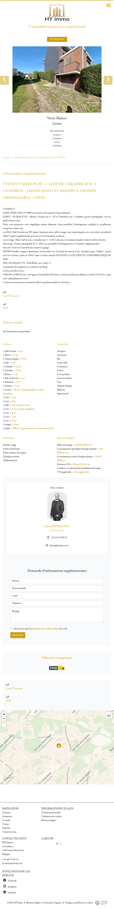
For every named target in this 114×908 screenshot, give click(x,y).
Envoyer (17, 635)
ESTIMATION (57, 39)
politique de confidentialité (45, 629)
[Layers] (109, 715)
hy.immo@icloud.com (12, 863)
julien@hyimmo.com (59, 545)
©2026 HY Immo (15, 903)
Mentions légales (33, 903)
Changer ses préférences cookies (79, 903)
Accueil (6, 158)
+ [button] (4, 714)
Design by (103, 903)
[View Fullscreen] (4, 725)
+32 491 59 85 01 (59, 537)
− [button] (4, 718)
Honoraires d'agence (53, 903)
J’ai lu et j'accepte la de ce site (40, 629)
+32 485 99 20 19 (10, 859)
